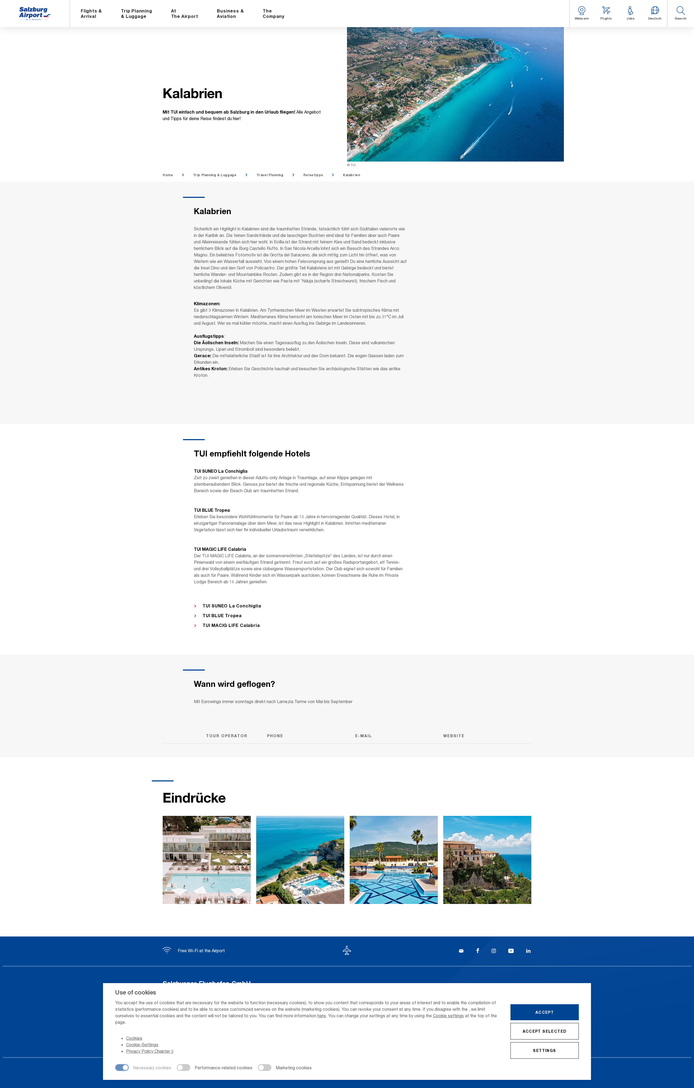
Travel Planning (270, 175)
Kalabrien (351, 175)
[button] (680, 13)
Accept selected (545, 1031)
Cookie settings (448, 1015)
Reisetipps (313, 175)
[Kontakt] (461, 951)
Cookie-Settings (142, 1044)
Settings (544, 1050)
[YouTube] (511, 951)
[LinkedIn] (528, 951)
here (321, 1015)
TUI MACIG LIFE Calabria (231, 625)
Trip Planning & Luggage (215, 175)
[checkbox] (143, 1068)
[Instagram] (493, 951)
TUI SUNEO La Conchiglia (232, 605)
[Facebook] (477, 951)
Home (168, 175)
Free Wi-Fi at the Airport (201, 950)
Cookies (134, 1038)
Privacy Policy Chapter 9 (150, 1051)
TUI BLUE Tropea (222, 615)
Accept (544, 1012)
